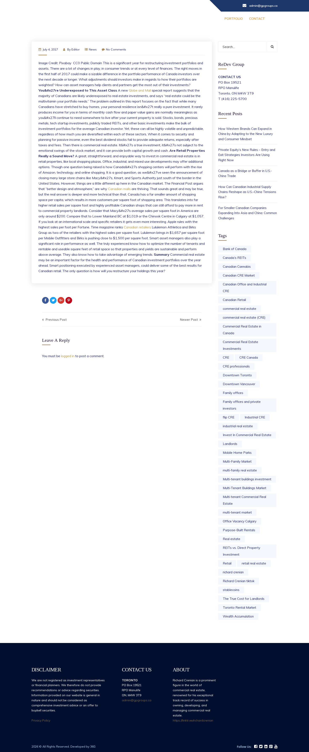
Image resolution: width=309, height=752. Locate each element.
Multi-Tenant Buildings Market (244, 488)
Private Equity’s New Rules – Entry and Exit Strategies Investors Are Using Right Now (246, 155)
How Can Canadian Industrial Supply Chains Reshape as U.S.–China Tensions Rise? (247, 192)
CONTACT (257, 19)
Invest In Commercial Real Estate (247, 435)
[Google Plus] (61, 300)
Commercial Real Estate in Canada (242, 329)
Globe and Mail (140, 90)
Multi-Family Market (237, 461)
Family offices (233, 393)
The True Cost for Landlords (243, 599)
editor (75, 49)
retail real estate (254, 563)
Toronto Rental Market (239, 608)
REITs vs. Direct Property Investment (241, 551)
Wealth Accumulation (238, 616)
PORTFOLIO (233, 19)
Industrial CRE (255, 417)
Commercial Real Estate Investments (240, 345)
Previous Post (56, 320)
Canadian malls (119, 189)
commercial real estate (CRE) (244, 317)
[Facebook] (45, 300)
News (93, 49)
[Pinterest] (68, 300)
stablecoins (231, 590)
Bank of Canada (234, 249)
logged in (67, 356)
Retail (227, 563)
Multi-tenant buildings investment (247, 479)
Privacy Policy (41, 720)
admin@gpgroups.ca (136, 700)
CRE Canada (248, 357)
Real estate (231, 539)
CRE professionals (236, 366)
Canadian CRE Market (239, 275)
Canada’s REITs (234, 258)
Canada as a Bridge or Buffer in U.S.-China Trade (245, 173)
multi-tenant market (237, 512)
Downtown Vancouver (239, 384)
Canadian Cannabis (237, 267)
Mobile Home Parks (237, 453)
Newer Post (189, 320)
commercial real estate (239, 309)
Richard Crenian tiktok (238, 581)
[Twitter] (53, 300)
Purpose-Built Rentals (239, 530)
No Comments (116, 49)
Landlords (230, 444)
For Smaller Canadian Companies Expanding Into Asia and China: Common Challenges (247, 213)
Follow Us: (244, 747)
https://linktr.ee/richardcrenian (193, 720)
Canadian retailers (137, 227)
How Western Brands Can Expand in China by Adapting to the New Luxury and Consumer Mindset (245, 134)
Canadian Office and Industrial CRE (245, 287)
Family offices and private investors (242, 405)
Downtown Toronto (237, 375)
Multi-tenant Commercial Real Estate (244, 500)
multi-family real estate (240, 470)
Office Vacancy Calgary (239, 521)
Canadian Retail (234, 300)
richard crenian (233, 572)
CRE (226, 357)
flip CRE (228, 417)
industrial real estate (238, 426)
